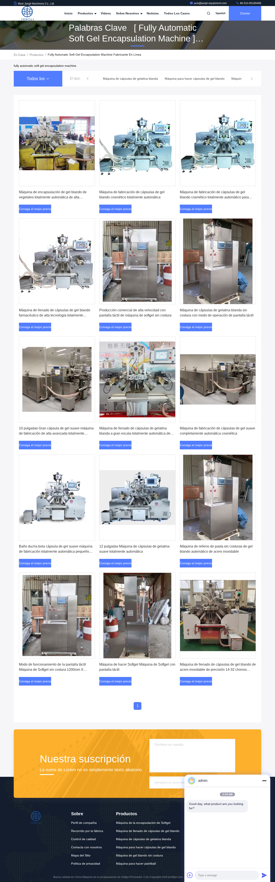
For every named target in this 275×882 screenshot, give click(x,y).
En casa (19, 54)
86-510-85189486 (250, 3)
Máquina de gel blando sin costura (139, 855)
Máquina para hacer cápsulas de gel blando (146, 847)
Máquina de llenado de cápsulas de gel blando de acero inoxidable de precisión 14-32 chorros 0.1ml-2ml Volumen (218, 670)
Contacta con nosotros (86, 847)
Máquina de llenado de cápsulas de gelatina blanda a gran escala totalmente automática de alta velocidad (134, 433)
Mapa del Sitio (80, 855)
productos (36, 54)
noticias (153, 13)
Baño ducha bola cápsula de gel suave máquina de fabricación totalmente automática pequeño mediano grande (55, 551)
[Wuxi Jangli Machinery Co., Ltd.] (27, 13)
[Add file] (190, 875)
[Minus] (264, 780)
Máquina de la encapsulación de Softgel (143, 822)
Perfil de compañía (84, 822)
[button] (87, 78)
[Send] (264, 875)
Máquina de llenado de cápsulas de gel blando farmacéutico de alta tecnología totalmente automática (54, 315)
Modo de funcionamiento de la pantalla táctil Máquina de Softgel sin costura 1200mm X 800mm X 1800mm (52, 670)
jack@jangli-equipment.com (210, 3)
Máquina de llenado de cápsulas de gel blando (147, 831)
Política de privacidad (85, 863)
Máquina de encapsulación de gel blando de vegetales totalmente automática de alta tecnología (53, 197)
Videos (106, 13)
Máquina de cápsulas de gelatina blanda (143, 839)
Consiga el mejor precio (35, 209)
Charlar (245, 13)
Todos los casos (177, 13)
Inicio (68, 13)
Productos (86, 13)
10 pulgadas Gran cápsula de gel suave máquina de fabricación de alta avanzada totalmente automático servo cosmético (56, 433)
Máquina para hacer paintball (136, 863)
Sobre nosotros (128, 13)
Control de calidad (83, 839)
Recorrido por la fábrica (87, 831)
